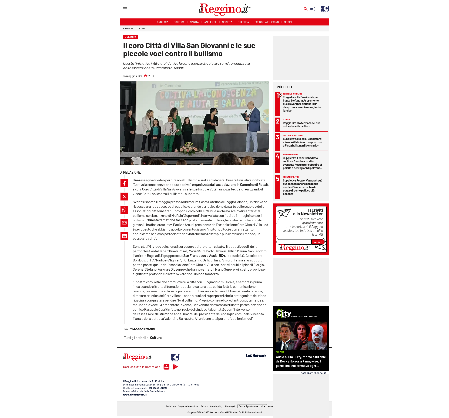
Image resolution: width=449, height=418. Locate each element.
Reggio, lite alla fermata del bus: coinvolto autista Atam (302, 124)
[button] (124, 183)
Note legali (230, 406)
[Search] (305, 9)
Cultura (141, 28)
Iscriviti (318, 242)
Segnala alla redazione (188, 406)
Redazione (171, 406)
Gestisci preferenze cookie (252, 406)
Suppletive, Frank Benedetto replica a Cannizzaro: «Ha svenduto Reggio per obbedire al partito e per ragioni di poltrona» (302, 163)
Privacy (204, 406)
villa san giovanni (142, 328)
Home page (128, 28)
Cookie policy (216, 406)
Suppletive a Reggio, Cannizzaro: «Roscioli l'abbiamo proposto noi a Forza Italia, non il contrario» (302, 142)
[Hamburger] (122, 9)
